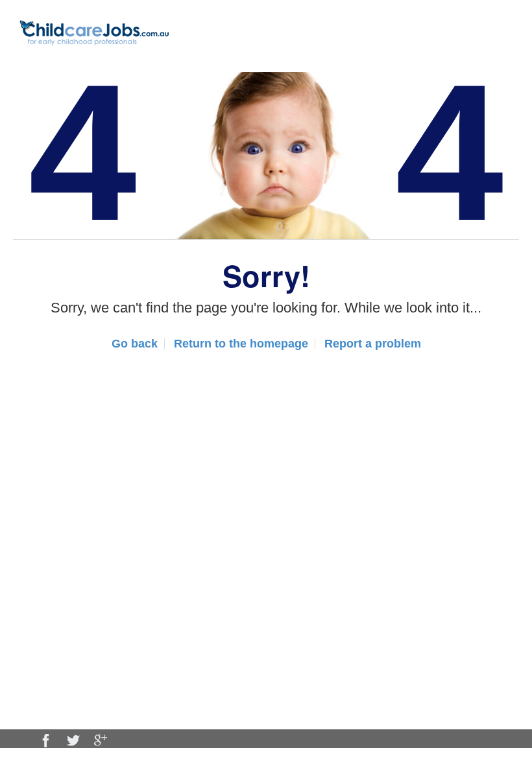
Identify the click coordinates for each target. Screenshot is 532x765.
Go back (135, 343)
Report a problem (372, 343)
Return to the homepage (241, 343)
